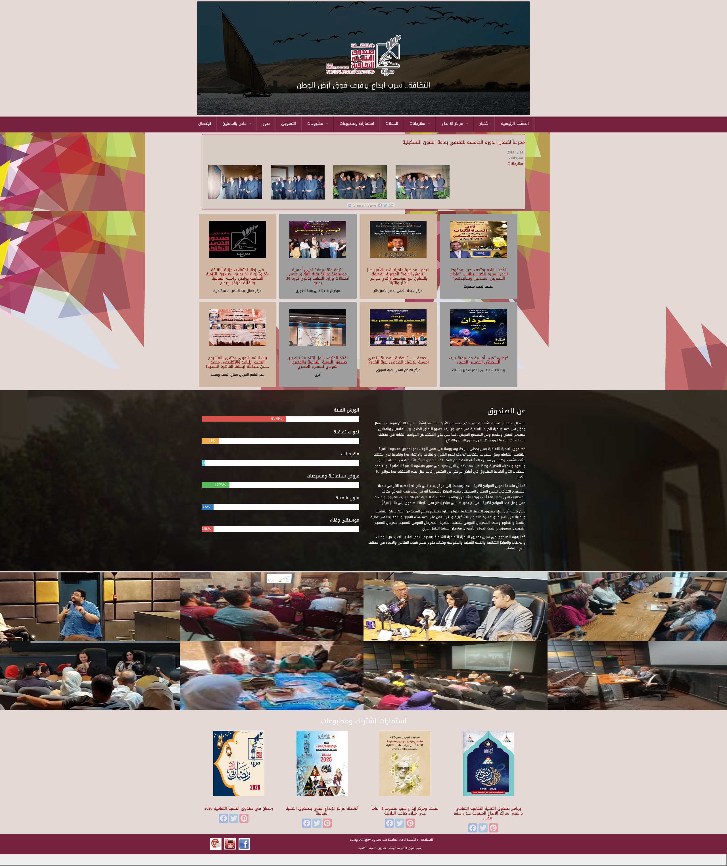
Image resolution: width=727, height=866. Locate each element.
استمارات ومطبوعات (357, 123)
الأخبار (485, 123)
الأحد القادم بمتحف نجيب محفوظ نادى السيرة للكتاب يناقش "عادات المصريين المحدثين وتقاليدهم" (479, 274)
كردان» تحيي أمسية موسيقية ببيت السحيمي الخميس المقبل (478, 360)
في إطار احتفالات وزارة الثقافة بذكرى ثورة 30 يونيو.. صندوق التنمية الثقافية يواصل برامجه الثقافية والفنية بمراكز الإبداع (237, 276)
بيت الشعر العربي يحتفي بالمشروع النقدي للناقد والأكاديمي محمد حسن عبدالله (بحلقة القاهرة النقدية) (237, 362)
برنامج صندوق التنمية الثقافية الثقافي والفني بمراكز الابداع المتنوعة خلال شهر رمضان (488, 813)
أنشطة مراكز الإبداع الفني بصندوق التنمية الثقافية (322, 811)
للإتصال (204, 123)
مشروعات (316, 123)
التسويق (288, 123)
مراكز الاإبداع (453, 123)
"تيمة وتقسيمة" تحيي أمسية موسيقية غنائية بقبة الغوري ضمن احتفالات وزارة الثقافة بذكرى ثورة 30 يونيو (317, 276)
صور (266, 123)
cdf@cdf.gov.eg (362, 839)
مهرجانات (418, 123)
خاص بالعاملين (235, 123)
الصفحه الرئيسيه (515, 123)
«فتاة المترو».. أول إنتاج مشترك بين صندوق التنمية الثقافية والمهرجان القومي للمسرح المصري (317, 362)
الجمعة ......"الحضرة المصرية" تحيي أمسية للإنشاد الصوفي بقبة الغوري (398, 360)
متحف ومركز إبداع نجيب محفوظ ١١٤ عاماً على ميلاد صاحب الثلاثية (404, 811)
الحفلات (391, 123)
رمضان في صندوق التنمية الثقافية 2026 (238, 808)
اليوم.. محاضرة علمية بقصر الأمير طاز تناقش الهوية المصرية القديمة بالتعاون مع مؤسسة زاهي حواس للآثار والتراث (398, 276)
